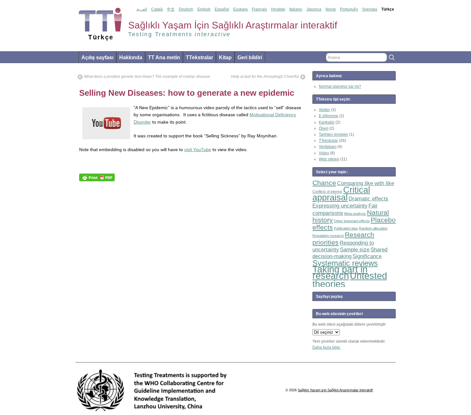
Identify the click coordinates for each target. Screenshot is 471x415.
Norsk (331, 9)
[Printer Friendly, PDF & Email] (97, 177)
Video (324, 153)
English (204, 9)
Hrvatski (278, 9)
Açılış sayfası (97, 57)
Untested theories (349, 279)
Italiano (295, 9)
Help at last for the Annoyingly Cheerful (265, 76)
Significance (367, 256)
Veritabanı (327, 146)
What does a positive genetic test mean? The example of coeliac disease (147, 76)
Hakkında (130, 57)
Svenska (369, 9)
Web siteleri (329, 159)
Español (222, 9)
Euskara (240, 9)
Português (349, 9)
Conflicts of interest (327, 191)
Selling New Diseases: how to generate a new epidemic (186, 93)
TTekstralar (199, 57)
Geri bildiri (249, 57)
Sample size (354, 250)
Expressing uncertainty (340, 206)
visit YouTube (197, 149)
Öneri (323, 128)
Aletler (324, 110)
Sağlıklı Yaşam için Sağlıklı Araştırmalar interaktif (335, 390)
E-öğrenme (328, 116)
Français (259, 9)
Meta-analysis (355, 214)
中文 (171, 9)
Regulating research (328, 236)
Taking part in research (340, 272)
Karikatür (327, 122)
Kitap (225, 57)
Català (157, 9)
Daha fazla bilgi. (326, 347)
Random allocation (373, 228)
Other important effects (352, 221)
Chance (324, 182)
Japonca (313, 9)
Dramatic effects (368, 199)
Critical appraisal (341, 193)
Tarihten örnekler (333, 134)
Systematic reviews (345, 263)
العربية (141, 9)
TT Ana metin (164, 57)
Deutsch (186, 9)
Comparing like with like (365, 183)
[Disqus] (191, 264)
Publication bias (346, 228)
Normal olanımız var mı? (340, 86)
